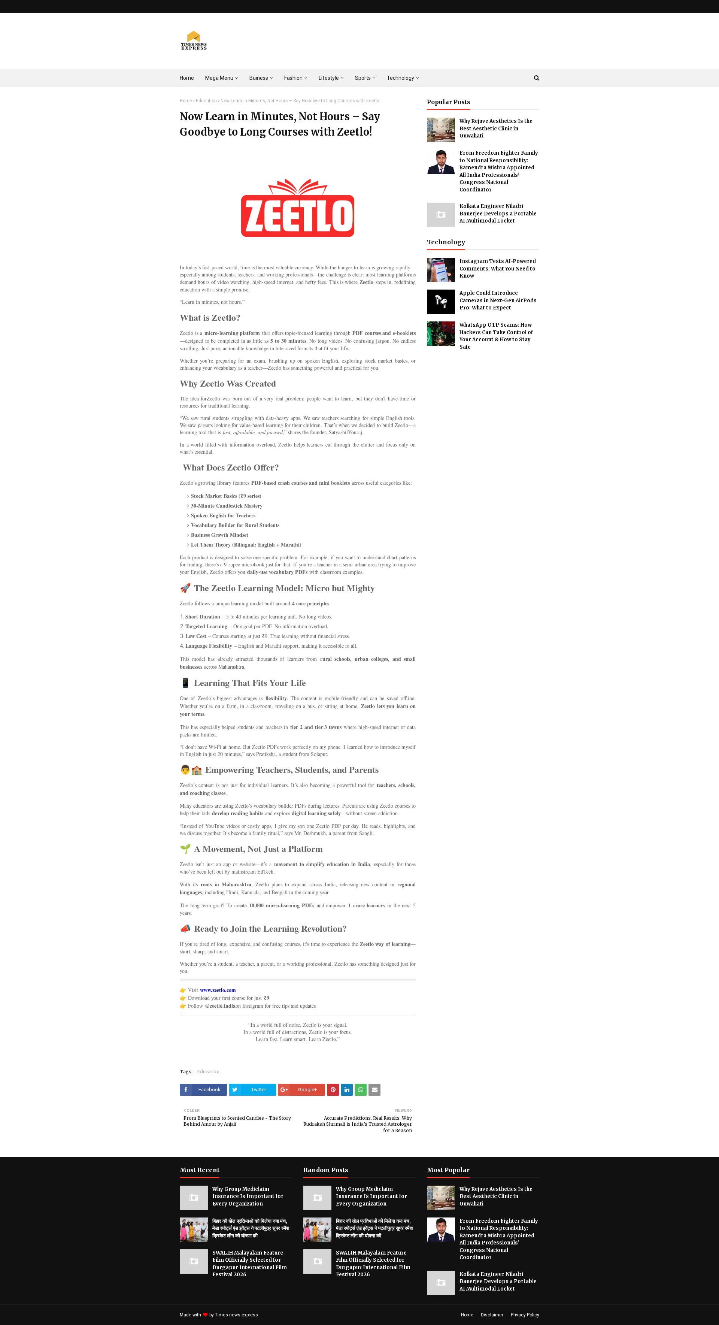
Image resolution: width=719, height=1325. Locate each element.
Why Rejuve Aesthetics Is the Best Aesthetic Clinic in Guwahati (496, 128)
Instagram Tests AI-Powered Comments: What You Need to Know (497, 268)
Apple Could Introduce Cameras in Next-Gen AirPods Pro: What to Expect (498, 300)
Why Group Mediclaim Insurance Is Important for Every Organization (247, 1196)
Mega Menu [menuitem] (219, 78)
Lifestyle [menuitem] (329, 78)
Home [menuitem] (187, 78)
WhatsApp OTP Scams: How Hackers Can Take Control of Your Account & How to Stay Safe (496, 336)
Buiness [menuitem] (258, 78)
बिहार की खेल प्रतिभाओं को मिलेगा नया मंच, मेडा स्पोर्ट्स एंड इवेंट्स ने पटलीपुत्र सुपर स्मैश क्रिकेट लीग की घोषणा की (250, 1228)
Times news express (236, 1315)
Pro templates (279, 1315)
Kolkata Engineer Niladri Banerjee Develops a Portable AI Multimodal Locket (498, 213)
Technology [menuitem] (400, 78)
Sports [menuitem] (363, 78)
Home (186, 100)
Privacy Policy (525, 1315)
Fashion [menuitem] (293, 78)
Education (206, 100)
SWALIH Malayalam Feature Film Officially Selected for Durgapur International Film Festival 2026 (249, 1264)
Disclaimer (492, 1315)
